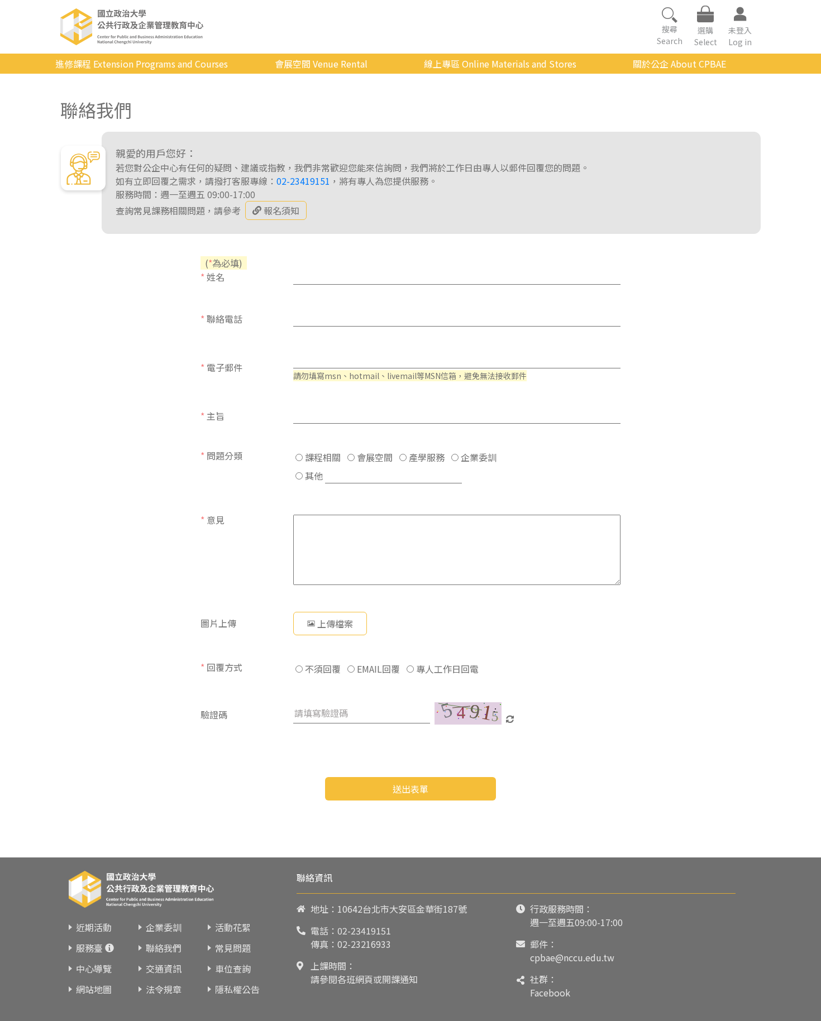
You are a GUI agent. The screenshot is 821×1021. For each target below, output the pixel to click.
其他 (313, 475)
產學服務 (426, 457)
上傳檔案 (335, 623)
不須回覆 (322, 668)
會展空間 (374, 457)
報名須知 (281, 210)
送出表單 (410, 788)
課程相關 (322, 457)
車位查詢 (233, 968)
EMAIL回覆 (377, 668)
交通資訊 (164, 968)
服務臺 (89, 948)
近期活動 (94, 927)
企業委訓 (478, 457)
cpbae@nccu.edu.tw (572, 957)
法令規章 (164, 989)
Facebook (550, 992)
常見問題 (233, 948)
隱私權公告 (237, 989)
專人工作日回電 (446, 668)
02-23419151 (303, 181)
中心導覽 (94, 968)
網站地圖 (94, 989)
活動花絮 (233, 927)
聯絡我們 (164, 948)
